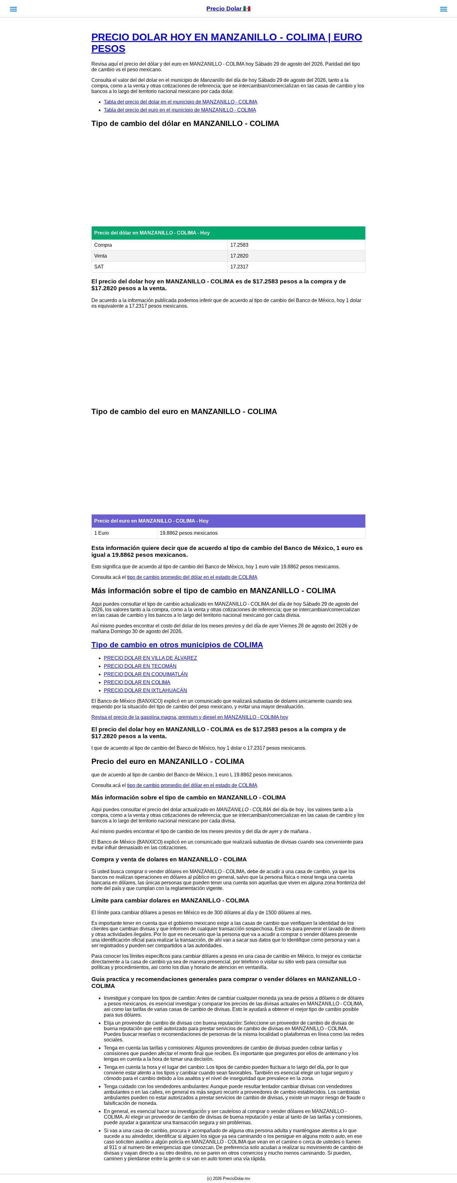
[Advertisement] (228, 177)
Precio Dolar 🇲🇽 (228, 8)
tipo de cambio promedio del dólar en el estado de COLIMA (192, 577)
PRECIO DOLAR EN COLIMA (137, 682)
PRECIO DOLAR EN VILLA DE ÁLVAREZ (150, 658)
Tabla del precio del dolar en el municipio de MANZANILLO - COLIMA (180, 102)
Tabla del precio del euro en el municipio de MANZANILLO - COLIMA (180, 110)
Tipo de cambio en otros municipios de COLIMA (177, 644)
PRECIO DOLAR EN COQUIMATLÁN (146, 674)
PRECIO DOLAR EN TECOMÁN (140, 666)
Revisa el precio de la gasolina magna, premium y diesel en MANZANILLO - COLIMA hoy (189, 717)
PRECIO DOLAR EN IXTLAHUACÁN (145, 690)
